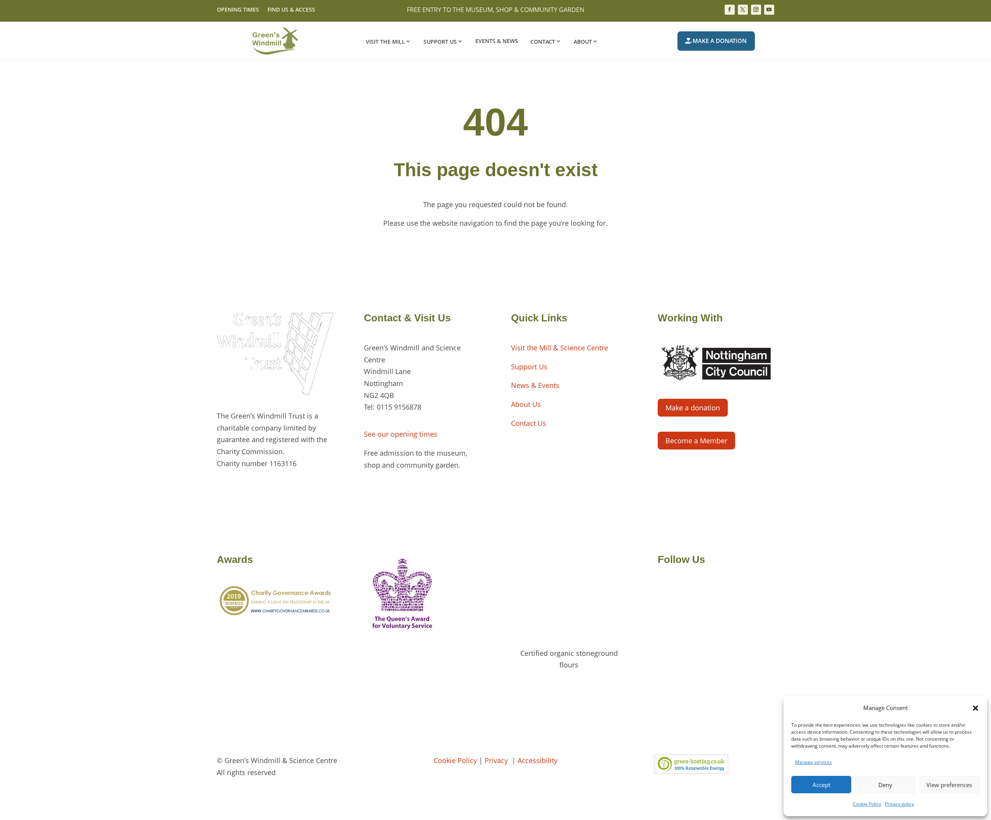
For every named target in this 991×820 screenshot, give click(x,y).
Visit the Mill (385, 41)
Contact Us (528, 423)
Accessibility (537, 760)
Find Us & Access (291, 10)
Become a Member (696, 440)
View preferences (949, 785)
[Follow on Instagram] (756, 10)
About (583, 41)
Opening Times (238, 10)
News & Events (535, 385)
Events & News (496, 41)
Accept (821, 785)
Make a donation (720, 41)
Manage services (813, 762)
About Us (526, 404)
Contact (542, 41)
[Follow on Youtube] (769, 10)
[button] (975, 708)
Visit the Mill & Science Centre (559, 347)
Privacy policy (899, 804)
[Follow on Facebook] (730, 10)
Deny (885, 785)
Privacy (497, 760)
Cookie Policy (867, 804)
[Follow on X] (743, 10)
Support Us (440, 41)
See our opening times (400, 434)
